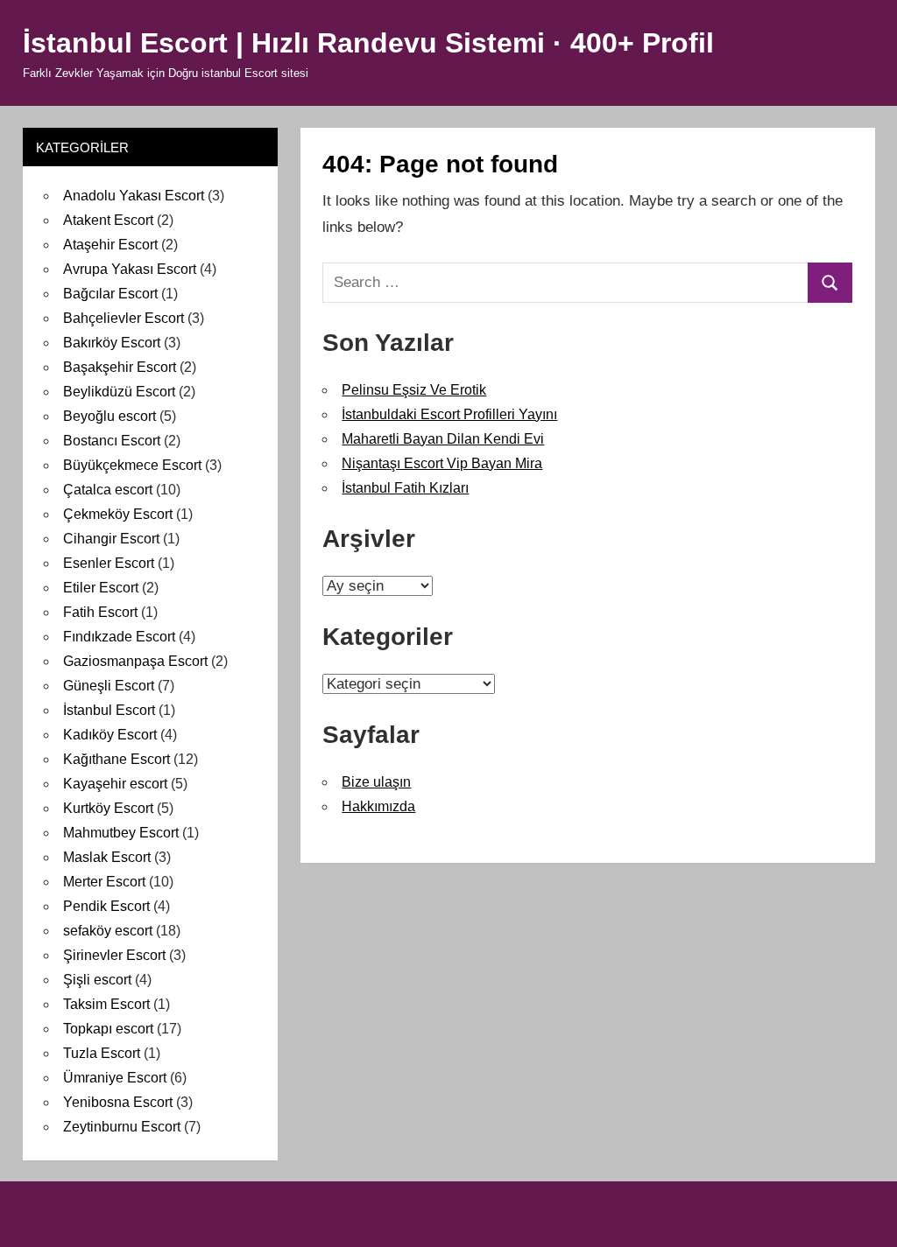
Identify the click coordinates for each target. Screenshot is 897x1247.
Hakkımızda (378, 806)
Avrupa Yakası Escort (129, 269)
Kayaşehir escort (115, 783)
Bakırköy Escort (111, 342)
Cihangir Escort (111, 538)
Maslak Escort (107, 857)
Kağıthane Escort (116, 759)
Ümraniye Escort (114, 1077)
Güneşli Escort (108, 685)
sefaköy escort (107, 930)
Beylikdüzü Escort (119, 391)
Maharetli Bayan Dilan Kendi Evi (443, 438)
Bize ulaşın (376, 781)
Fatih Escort (100, 612)
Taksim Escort (106, 1004)
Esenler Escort (108, 563)
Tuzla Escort (101, 1053)
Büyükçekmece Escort (132, 465)
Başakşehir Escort (119, 367)
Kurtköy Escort (108, 808)
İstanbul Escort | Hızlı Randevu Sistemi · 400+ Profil (368, 43)
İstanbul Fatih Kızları (405, 487)
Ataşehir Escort (110, 244)
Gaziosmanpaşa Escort (135, 661)
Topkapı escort (108, 1028)
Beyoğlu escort (109, 416)
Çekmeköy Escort (118, 514)
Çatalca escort (107, 489)
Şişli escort (97, 979)
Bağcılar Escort (110, 293)
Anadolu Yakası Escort (133, 195)
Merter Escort (104, 881)
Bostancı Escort (111, 440)
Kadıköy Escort (110, 734)
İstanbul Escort (109, 710)
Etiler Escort (100, 587)
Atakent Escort (108, 220)
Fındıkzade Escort (119, 636)
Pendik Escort (106, 906)
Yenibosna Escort (118, 1102)
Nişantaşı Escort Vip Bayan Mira (442, 463)
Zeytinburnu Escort (121, 1126)
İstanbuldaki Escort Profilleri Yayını (449, 414)
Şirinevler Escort (114, 955)
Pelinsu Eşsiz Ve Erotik (414, 389)
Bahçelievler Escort (123, 318)
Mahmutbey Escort (121, 832)
